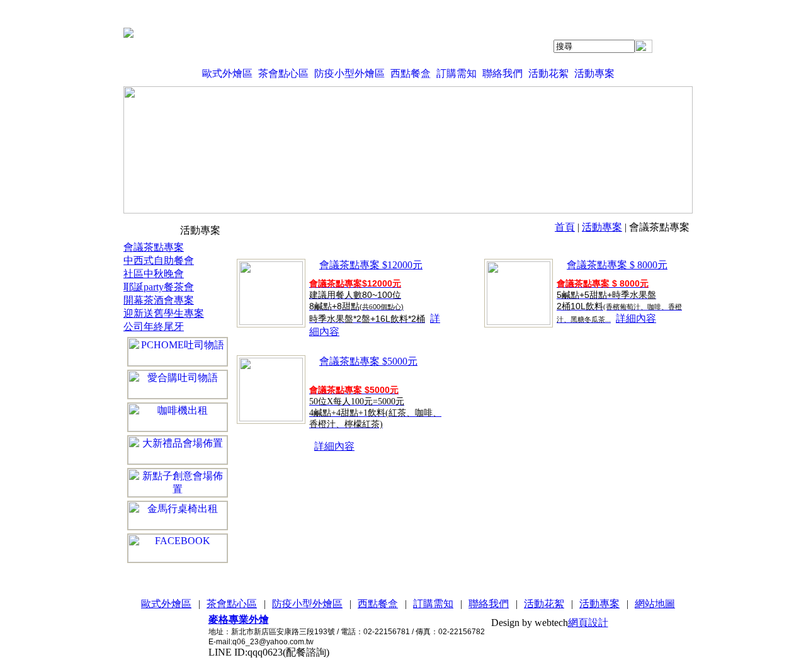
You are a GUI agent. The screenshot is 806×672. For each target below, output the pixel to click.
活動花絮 (548, 73)
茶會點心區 (283, 73)
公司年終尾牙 (153, 326)
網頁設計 (588, 622)
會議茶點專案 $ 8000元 (617, 264)
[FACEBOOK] (177, 548)
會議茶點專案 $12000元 (371, 264)
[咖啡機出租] (177, 417)
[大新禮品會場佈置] (177, 450)
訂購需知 (456, 73)
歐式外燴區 (227, 73)
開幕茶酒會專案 (158, 300)
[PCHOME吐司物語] (177, 352)
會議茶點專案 (153, 247)
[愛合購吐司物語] (177, 384)
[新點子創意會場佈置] (177, 483)
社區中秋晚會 (153, 273)
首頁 (565, 227)
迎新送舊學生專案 (163, 313)
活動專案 (594, 73)
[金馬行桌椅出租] (177, 515)
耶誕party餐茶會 (158, 287)
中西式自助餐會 (158, 260)
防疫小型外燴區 (349, 73)
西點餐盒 (410, 73)
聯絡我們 (502, 73)
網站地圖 (655, 603)
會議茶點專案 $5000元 (368, 361)
